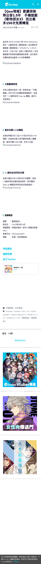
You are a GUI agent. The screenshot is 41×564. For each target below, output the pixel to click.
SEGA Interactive (18, 314)
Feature (17, 311)
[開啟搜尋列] (33, 4)
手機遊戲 (9, 308)
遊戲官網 (7, 254)
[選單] (38, 4)
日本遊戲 (18, 308)
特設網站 (7, 248)
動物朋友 (25, 318)
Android (9, 311)
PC (28, 311)
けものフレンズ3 (13, 318)
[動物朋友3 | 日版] (20, 268)
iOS (23, 311)
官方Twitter (9, 259)
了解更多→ (16, 562)
